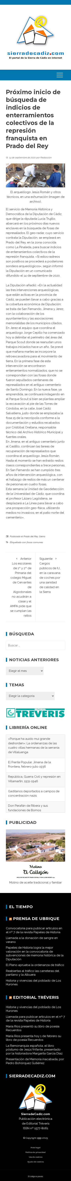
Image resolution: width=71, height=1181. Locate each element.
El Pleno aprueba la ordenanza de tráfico (35, 968)
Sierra (42, 536)
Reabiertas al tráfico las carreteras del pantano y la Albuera (32, 976)
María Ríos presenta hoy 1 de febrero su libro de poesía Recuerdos (33, 1041)
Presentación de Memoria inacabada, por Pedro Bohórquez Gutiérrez (35, 1064)
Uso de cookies (35, 1160)
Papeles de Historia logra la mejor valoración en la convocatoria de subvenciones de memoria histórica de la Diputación (35, 956)
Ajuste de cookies (35, 1165)
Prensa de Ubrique (36, 922)
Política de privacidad (35, 1156)
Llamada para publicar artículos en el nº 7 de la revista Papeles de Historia (35, 1022)
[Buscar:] (35, 645)
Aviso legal (35, 1151)
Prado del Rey (30, 536)
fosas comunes (35, 542)
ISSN (26, 1131)
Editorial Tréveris (36, 1000)
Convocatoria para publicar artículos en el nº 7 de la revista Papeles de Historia (34, 933)
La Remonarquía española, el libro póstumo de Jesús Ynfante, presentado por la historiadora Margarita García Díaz (34, 1052)
